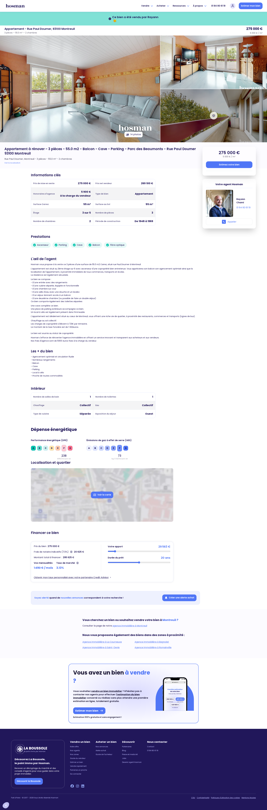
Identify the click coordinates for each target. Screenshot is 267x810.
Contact (150, 747)
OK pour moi (51, 796)
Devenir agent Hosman (132, 762)
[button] (6, 805)
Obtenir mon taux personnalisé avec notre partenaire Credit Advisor (71, 577)
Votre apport (115, 546)
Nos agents (75, 750)
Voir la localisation (12, 163)
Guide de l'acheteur (104, 754)
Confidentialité (203, 798)
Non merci (12, 796)
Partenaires (127, 747)
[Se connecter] (232, 6)
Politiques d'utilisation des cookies (225, 798)
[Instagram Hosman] (77, 786)
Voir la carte (104, 494)
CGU (193, 798)
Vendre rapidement (78, 766)
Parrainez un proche (78, 770)
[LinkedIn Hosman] (83, 786)
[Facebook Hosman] (72, 786)
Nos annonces (102, 747)
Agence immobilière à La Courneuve (102, 641)
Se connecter (75, 774)
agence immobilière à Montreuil (130, 625)
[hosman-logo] (15, 5)
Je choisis (32, 796)
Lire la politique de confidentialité (19, 787)
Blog (124, 750)
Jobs (124, 758)
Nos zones (74, 754)
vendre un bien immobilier (106, 691)
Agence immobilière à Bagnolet (152, 641)
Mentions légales (249, 798)
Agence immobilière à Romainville (153, 647)
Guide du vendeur (77, 758)
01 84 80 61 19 (218, 5)
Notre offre (74, 747)
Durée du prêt (116, 557)
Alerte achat (101, 750)
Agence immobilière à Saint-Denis (101, 647)
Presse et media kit (130, 754)
